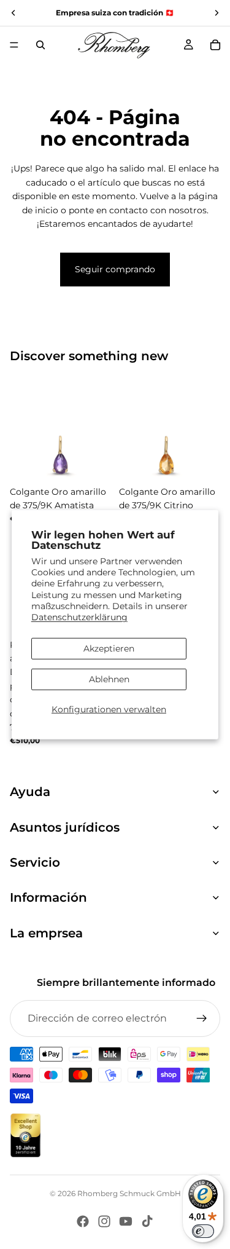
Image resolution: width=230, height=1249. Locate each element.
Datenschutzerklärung (79, 617)
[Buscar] (40, 44)
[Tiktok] (147, 1221)
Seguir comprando (115, 269)
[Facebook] (82, 1221)
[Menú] (14, 45)
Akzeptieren (108, 648)
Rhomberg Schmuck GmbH (129, 1193)
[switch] (203, 1231)
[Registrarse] (202, 1018)
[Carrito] (215, 44)
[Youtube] (125, 1221)
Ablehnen (109, 679)
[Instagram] (104, 1221)
